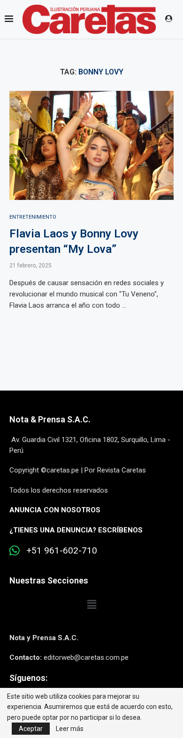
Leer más (70, 728)
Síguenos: (28, 678)
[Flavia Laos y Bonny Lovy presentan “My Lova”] (91, 145)
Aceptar (31, 728)
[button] (91, 605)
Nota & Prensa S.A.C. (50, 419)
